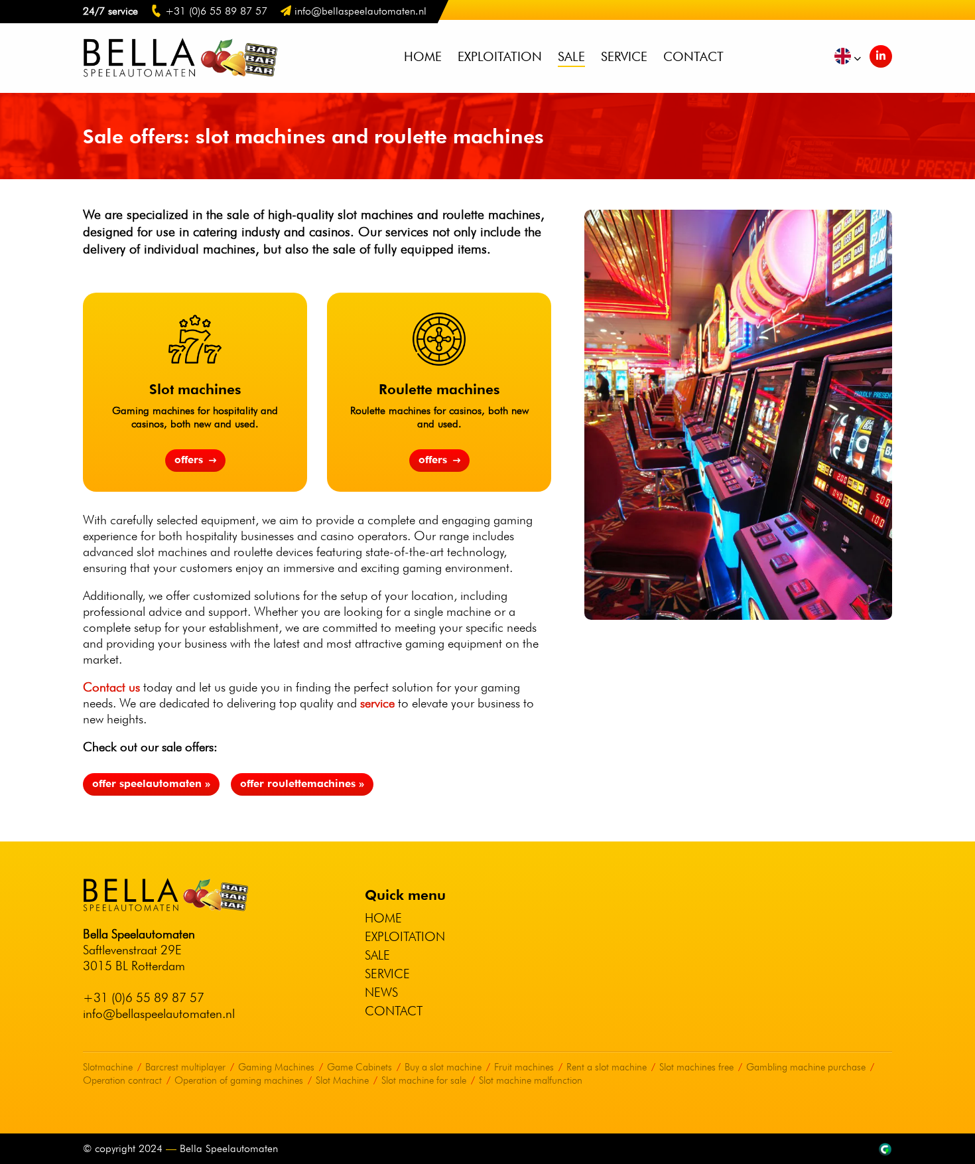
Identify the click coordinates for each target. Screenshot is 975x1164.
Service (624, 56)
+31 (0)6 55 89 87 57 (143, 997)
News (381, 992)
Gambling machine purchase (806, 1067)
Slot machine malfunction (530, 1080)
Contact (693, 56)
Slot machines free (696, 1067)
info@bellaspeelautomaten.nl (159, 1013)
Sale (571, 56)
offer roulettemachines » (302, 783)
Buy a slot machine (443, 1067)
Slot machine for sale (423, 1080)
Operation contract (122, 1080)
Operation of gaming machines (238, 1080)
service (377, 702)
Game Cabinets (359, 1067)
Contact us (111, 687)
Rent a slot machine (606, 1067)
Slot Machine (342, 1080)
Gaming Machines (276, 1067)
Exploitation (500, 56)
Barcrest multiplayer (185, 1067)
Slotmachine (108, 1067)
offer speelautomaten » (151, 783)
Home (423, 56)
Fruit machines (524, 1067)
